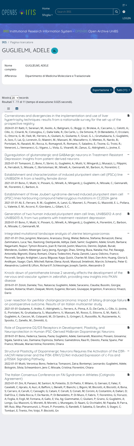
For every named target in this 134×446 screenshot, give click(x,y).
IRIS (4, 42)
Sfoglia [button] (46, 15)
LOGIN (127, 18)
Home (46, 8)
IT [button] (124, 5)
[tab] (9, 108)
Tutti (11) (122, 90)
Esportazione (101, 90)
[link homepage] (20, 12)
